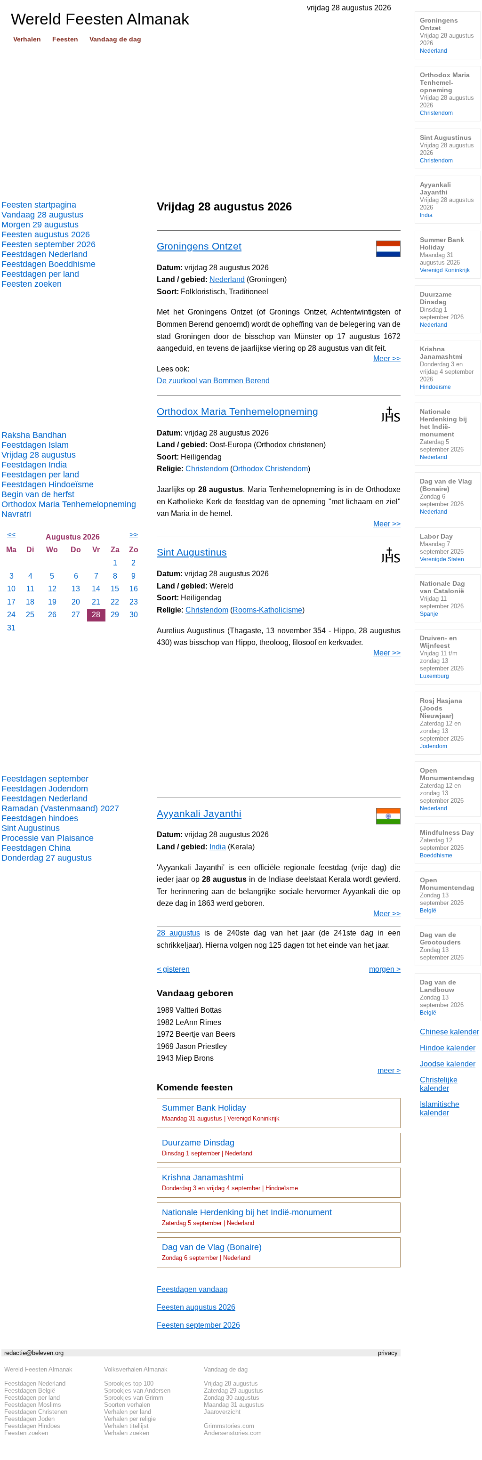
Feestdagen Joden (29, 1418)
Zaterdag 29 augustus (233, 1390)
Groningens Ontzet (199, 246)
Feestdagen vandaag (192, 1289)
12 (52, 589)
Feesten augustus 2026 (45, 234)
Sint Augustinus (30, 828)
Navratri (16, 514)
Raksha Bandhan (33, 435)
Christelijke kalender (439, 1084)
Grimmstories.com (229, 1425)
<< (11, 535)
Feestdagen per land (40, 274)
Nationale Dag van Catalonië (442, 598)
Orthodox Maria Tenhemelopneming (68, 504)
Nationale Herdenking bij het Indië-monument (247, 1217)
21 (96, 602)
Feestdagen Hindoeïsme (47, 484)
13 (76, 589)
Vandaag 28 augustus (42, 214)
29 (115, 615)
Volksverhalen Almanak (136, 1369)
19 (52, 602)
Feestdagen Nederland (44, 254)
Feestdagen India (34, 464)
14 (96, 589)
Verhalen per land (127, 1411)
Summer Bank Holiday (221, 1112)
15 (115, 589)
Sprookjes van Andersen (137, 1390)
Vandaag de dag (115, 39)
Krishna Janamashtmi (230, 1182)
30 (133, 615)
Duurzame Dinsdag (207, 1147)
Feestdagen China (36, 848)
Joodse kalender (447, 1064)
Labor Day (442, 547)
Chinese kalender (449, 1032)
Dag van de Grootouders (442, 946)
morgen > (385, 969)
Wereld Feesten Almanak (38, 1369)
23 (133, 602)
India (217, 847)
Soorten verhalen (127, 1404)
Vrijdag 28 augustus (38, 455)
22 (115, 602)
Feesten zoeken (31, 284)
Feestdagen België (29, 1390)
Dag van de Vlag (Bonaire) (212, 1251)
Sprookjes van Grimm (133, 1397)
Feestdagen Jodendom (44, 788)
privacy (388, 1352)
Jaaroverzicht (222, 1411)
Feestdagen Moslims (32, 1404)
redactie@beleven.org (34, 1352)
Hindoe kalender (447, 1048)
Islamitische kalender (439, 1108)
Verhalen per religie (130, 1418)
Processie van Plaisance (47, 838)
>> (133, 535)
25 (30, 615)
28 (96, 615)
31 (11, 628)
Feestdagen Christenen (35, 1411)
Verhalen (27, 39)
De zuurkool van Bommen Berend (213, 381)
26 (52, 615)
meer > (389, 1070)
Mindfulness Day (447, 843)
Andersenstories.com (233, 1432)
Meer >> (387, 359)
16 (133, 589)
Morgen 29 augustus (40, 224)
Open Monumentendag (447, 788)
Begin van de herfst (37, 494)
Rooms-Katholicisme (267, 610)
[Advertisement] (201, 118)
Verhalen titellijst (126, 1425)
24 (11, 615)
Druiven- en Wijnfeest (442, 656)
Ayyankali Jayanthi (199, 813)
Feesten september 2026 (48, 244)
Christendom (206, 469)
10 (11, 589)
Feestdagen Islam (35, 445)
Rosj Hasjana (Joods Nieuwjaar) (442, 723)
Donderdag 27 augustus (46, 858)
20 (76, 602)
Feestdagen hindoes (39, 818)
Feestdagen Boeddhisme (48, 264)
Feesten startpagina (38, 205)
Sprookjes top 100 (128, 1383)
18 (30, 602)
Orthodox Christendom (270, 469)
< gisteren (173, 969)
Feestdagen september (44, 778)
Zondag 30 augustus (231, 1397)
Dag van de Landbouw (442, 997)
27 (76, 615)
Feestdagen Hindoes (32, 1425)
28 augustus (178, 933)
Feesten (65, 39)
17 (11, 602)
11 (30, 589)
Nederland (227, 279)
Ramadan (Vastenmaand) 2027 (60, 808)
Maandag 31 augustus (234, 1404)
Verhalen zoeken (126, 1432)
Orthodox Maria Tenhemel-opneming (447, 93)
